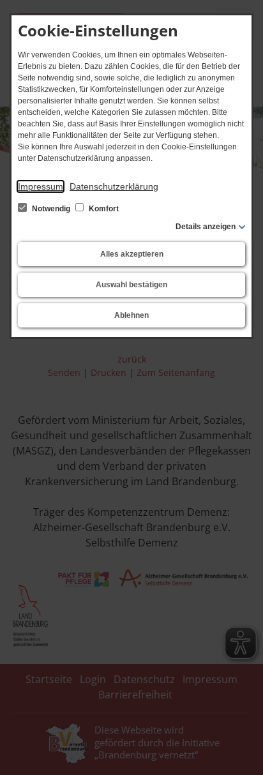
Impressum (40, 186)
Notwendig (51, 208)
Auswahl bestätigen (131, 284)
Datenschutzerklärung (114, 186)
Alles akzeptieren (131, 254)
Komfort (103, 208)
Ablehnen (131, 315)
